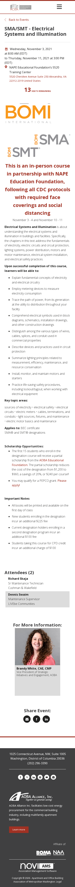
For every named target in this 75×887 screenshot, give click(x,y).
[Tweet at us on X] (27, 777)
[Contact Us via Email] (53, 777)
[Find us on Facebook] (20, 777)
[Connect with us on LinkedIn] (33, 777)
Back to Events (18, 20)
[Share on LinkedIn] (46, 719)
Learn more (19, 829)
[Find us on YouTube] (46, 777)
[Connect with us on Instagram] (40, 777)
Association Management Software (38, 871)
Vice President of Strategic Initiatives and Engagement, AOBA (37, 673)
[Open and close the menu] (47, 6)
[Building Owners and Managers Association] (65, 853)
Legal (59, 881)
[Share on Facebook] (36, 719)
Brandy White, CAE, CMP (34, 668)
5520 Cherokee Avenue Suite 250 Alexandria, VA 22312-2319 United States (37, 78)
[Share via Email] (27, 719)
